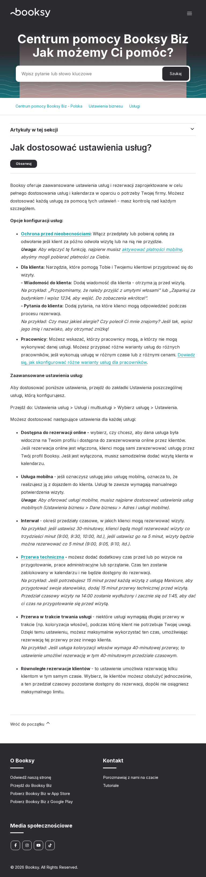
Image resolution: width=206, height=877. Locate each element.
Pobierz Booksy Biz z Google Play (41, 801)
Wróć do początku (27, 724)
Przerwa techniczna (42, 557)
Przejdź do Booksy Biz (31, 785)
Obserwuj (23, 164)
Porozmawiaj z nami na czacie (130, 777)
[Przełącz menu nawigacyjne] (189, 14)
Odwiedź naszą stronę (30, 777)
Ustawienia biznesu (106, 106)
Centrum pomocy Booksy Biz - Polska (49, 106)
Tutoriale (111, 785)
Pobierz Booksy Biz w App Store (40, 793)
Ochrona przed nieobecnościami (55, 233)
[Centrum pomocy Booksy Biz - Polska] (30, 15)
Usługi (134, 106)
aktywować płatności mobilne (152, 249)
